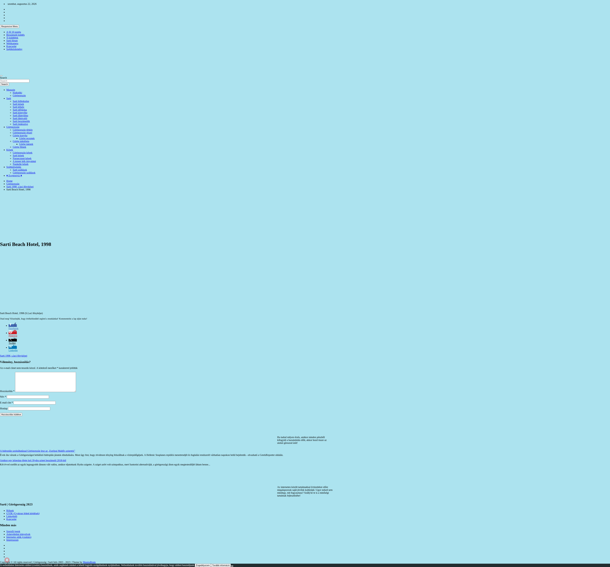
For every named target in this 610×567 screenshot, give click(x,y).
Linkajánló (11, 516)
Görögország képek (22, 152)
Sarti (8, 98)
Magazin (10, 89)
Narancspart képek (22, 158)
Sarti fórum (12, 40)
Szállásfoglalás (13, 167)
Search (3, 77)
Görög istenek (26, 144)
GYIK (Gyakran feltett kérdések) (23, 513)
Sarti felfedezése (21, 101)
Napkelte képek (20, 164)
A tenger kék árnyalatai (24, 161)
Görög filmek (19, 147)
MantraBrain (89, 562)
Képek (9, 149)
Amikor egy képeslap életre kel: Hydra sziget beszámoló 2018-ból (33, 460)
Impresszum (12, 540)
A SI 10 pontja (13, 32)
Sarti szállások (20, 169)
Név (3, 396)
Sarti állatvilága (20, 115)
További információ (221, 565)
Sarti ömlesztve (20, 124)
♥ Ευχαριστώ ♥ (14, 175)
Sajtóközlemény (14, 49)
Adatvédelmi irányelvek (18, 534)
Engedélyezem (203, 565)
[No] (232, 566)
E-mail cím (6, 402)
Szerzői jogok (13, 531)
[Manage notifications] (7, 560)
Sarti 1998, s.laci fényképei (13, 355)
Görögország (19, 95)
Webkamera (12, 43)
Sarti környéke (20, 112)
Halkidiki (17, 92)
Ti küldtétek (12, 37)
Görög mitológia (21, 141)
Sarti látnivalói (20, 118)
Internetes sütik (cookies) (18, 537)
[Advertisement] (305, 216)
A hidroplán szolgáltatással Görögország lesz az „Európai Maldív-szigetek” (37, 451)
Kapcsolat (11, 46)
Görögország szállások (24, 172)
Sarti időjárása (20, 109)
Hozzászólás (7, 391)
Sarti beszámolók (21, 121)
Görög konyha (20, 135)
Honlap (3, 408)
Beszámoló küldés (15, 35)
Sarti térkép (18, 107)
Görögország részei (22, 132)
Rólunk (10, 510)
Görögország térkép (23, 129)
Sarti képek (18, 104)
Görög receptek (27, 138)
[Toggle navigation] (1, 75)
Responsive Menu (9, 26)
